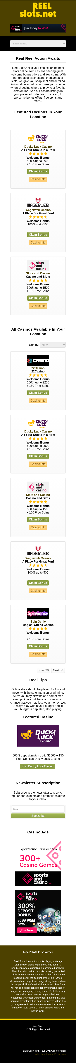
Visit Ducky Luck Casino (37, 766)
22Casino (38, 368)
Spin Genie (38, 621)
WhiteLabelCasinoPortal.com (50, 1054)
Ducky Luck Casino (38, 146)
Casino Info (38, 179)
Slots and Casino (38, 273)
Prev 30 (44, 670)
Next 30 (58, 670)
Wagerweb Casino (38, 210)
